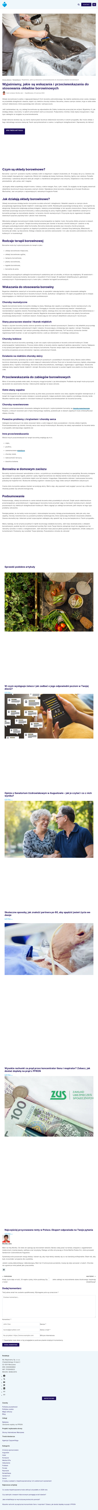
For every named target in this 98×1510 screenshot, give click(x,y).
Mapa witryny (7, 1412)
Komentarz (6, 1319)
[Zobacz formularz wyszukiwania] (78, 4)
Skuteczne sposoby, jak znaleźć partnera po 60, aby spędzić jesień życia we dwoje (47, 913)
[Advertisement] (49, 149)
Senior (4, 1478)
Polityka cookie (7, 1409)
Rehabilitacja (6, 1473)
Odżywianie (6, 1463)
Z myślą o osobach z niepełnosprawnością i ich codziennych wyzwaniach (27, 1481)
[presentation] (49, 602)
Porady (4, 1468)
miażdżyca (21, 450)
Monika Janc (19, 93)
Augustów (5, 1452)
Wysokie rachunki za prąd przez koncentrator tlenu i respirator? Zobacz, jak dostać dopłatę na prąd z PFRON (39, 1504)
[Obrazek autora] (4, 93)
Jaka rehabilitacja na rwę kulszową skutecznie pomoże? (21, 1499)
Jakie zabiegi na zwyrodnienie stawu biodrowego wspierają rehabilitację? (74, 1279)
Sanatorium (6, 1476)
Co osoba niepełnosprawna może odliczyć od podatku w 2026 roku (25, 1490)
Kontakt (86, 4)
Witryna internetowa (47, 1335)
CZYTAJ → (9, 692)
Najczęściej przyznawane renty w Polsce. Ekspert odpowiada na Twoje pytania (49, 1230)
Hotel (4, 1455)
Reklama (5, 1422)
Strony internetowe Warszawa (13, 1432)
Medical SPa (6, 1460)
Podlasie (5, 1465)
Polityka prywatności (10, 1407)
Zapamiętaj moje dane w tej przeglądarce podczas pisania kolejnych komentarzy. (33, 1340)
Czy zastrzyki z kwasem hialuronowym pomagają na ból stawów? (24, 1494)
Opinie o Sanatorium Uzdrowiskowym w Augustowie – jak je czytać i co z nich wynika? (48, 794)
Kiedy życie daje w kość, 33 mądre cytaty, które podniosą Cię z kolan (24, 1279)
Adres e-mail (45, 1330)
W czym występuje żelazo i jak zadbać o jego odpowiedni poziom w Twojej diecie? (47, 687)
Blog (4, 1414)
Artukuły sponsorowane (10, 1450)
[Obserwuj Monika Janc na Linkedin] (3, 1269)
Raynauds (5, 1471)
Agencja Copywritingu (10, 1440)
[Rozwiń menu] (94, 4)
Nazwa (43, 1324)
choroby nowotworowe (81, 408)
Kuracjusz (5, 1458)
